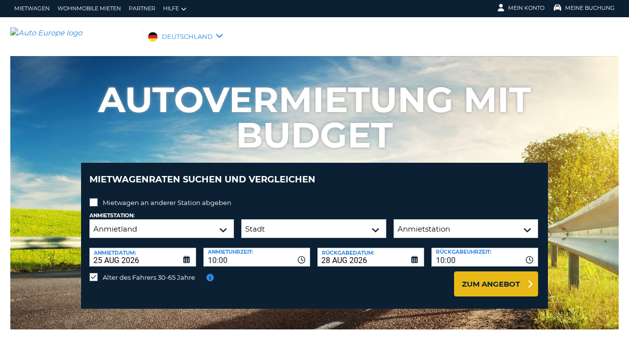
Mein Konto (526, 7)
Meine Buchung (590, 7)
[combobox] (256, 257)
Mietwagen (32, 8)
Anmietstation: (112, 215)
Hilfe (171, 8)
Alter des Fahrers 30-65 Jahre (149, 277)
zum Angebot (491, 284)
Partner (142, 8)
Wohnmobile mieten (89, 8)
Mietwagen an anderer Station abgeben (167, 202)
